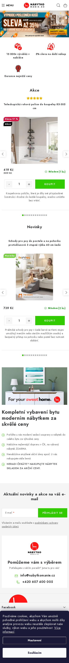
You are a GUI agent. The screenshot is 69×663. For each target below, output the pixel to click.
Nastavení (34, 640)
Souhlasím (34, 653)
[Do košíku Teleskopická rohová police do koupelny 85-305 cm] (50, 184)
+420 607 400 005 (37, 581)
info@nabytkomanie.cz (37, 575)
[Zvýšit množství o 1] (29, 184)
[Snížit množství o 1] (9, 184)
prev (3, 154)
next (66, 154)
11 (46, 215)
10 (44, 215)
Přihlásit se (52, 513)
